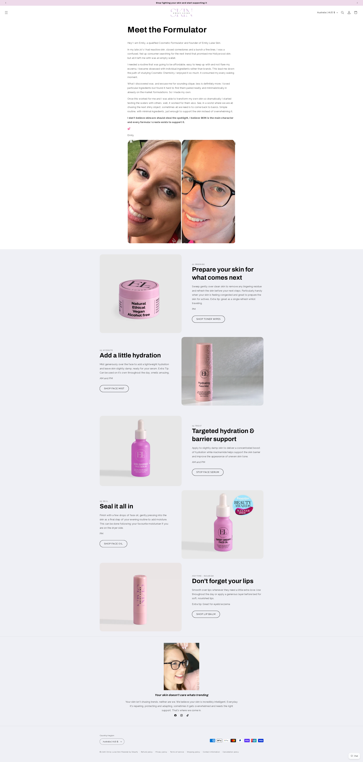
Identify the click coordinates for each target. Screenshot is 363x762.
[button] (6, 12)
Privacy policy (161, 752)
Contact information (211, 752)
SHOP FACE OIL (113, 543)
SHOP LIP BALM (206, 614)
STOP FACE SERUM (207, 472)
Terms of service (177, 752)
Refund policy (147, 752)
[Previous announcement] (6, 3)
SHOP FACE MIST (114, 388)
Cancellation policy (231, 752)
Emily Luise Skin (114, 752)
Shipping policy (193, 752)
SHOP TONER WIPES (208, 319)
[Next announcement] (357, 3)
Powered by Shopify (129, 752)
